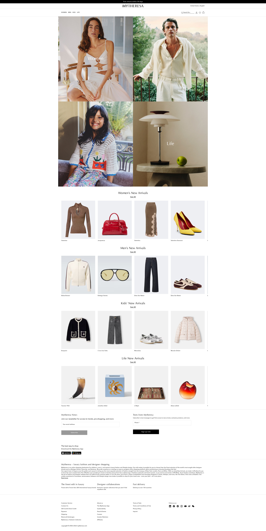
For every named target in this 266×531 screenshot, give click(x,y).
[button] (182, 12)
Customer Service (66, 503)
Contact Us (64, 506)
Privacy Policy (137, 508)
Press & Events (101, 511)
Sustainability (101, 508)
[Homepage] (133, 6)
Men (170, 59)
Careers (99, 514)
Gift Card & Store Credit (68, 508)
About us (100, 503)
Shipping (64, 514)
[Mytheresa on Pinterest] (178, 506)
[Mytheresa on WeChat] (193, 506)
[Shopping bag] (203, 12)
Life (170, 144)
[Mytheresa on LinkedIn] (170, 506)
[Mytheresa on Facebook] (174, 506)
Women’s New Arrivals (133, 193)
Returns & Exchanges (67, 517)
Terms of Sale (137, 503)
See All (133, 197)
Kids (95, 144)
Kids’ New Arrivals (133, 303)
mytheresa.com (82, 526)
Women (95, 59)
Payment (64, 511)
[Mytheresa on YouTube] (185, 506)
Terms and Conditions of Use (142, 506)
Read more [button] (64, 478)
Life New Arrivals (133, 358)
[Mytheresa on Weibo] (189, 506)
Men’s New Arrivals (133, 248)
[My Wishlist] (200, 13)
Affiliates (100, 520)
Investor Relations (102, 517)
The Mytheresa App (103, 506)
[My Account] (196, 12)
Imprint (135, 511)
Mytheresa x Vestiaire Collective (71, 520)
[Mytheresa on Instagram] (181, 506)
